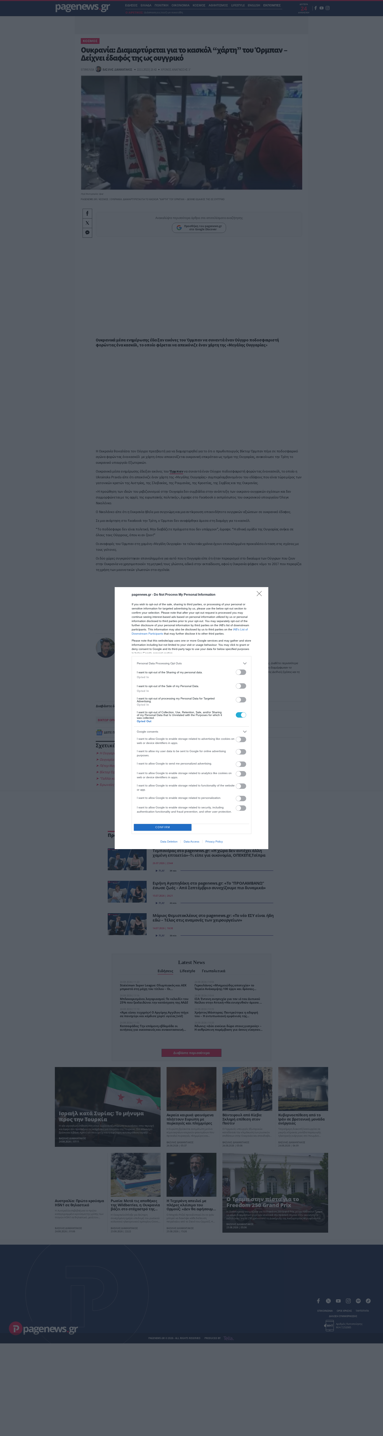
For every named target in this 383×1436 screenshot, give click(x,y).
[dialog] (191, 718)
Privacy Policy (214, 841)
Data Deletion (169, 841)
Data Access (191, 841)
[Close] (260, 595)
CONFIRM (162, 827)
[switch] (241, 672)
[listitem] (191, 663)
